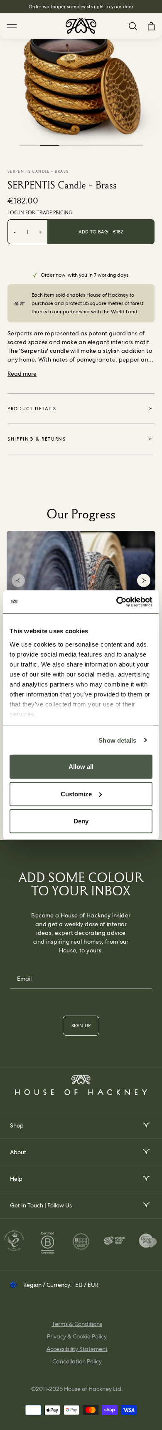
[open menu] (145, 1125)
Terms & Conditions (77, 1324)
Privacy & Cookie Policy (77, 1336)
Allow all (81, 766)
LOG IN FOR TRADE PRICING (39, 212)
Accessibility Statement (77, 1349)
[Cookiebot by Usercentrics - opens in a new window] (116, 601)
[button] (18, 580)
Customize (76, 793)
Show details (117, 740)
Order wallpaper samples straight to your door (81, 7)
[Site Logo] (81, 26)
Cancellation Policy (77, 1361)
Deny (81, 821)
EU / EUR (86, 1285)
